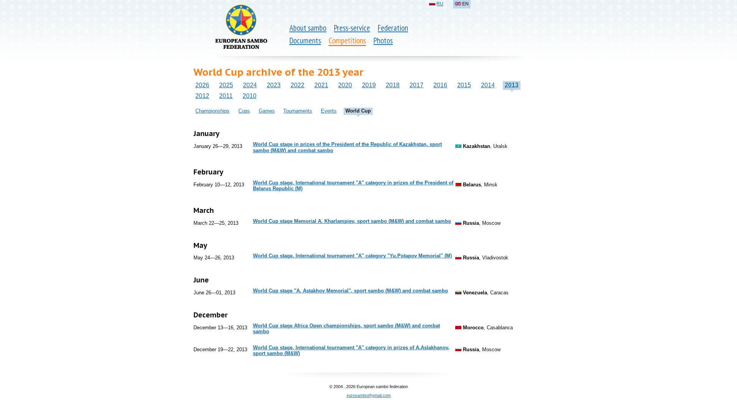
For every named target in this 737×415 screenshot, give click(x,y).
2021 (321, 85)
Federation (393, 28)
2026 (202, 85)
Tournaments (297, 111)
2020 (345, 85)
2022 (297, 85)
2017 (416, 85)
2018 (393, 85)
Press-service (352, 28)
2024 (250, 85)
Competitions (347, 40)
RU (439, 4)
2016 (440, 85)
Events (329, 111)
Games (267, 111)
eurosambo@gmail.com (369, 395)
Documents (305, 40)
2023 (274, 85)
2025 (226, 85)
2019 (369, 85)
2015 (464, 85)
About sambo (307, 28)
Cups (244, 111)
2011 (226, 96)
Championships (212, 111)
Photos (383, 40)
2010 (249, 96)
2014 (488, 85)
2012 (202, 96)
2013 (512, 85)
